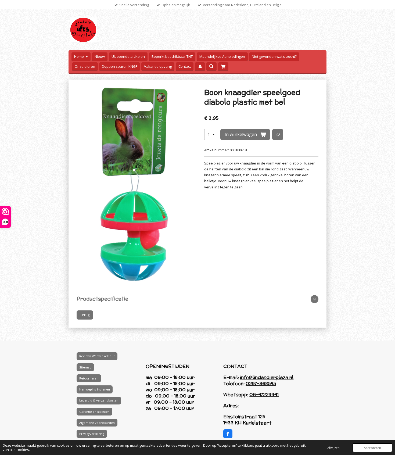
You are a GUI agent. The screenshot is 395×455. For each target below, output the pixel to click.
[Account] (200, 66)
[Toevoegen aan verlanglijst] (277, 134)
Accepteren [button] (372, 448)
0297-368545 (261, 383)
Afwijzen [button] (333, 448)
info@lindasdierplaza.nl (266, 377)
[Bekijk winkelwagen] (223, 66)
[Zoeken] (211, 66)
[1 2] (211, 134)
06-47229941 (264, 394)
